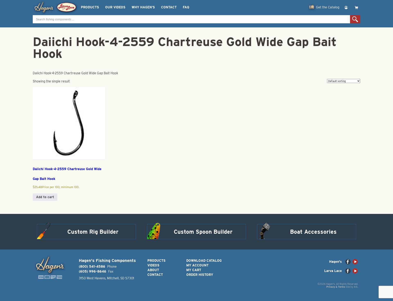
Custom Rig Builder (93, 231)
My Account (197, 265)
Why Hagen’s (143, 7)
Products (90, 7)
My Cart (193, 270)
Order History (199, 275)
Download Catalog (204, 261)
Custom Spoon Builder (203, 231)
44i (356, 286)
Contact (169, 7)
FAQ (186, 7)
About (153, 270)
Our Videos (115, 7)
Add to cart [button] (45, 197)
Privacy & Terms (335, 286)
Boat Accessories (313, 231)
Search (355, 19)
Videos (153, 265)
